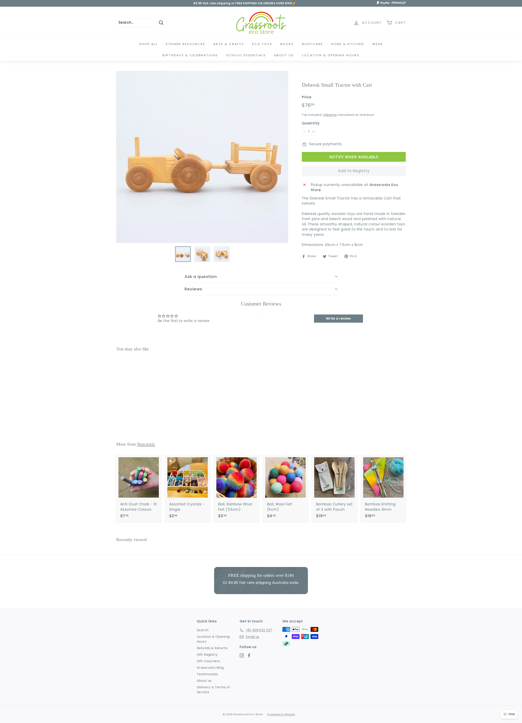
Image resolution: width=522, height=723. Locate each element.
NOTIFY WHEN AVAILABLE (353, 156)
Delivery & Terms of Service (213, 689)
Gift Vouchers (208, 661)
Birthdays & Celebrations (190, 55)
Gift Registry (207, 654)
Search (203, 630)
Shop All (148, 44)
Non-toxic (146, 444)
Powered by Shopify (281, 714)
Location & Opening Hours (330, 55)
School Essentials (246, 55)
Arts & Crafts (228, 44)
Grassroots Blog (210, 667)
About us (204, 680)
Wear (377, 44)
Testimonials (207, 674)
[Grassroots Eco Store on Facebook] (249, 655)
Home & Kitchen (347, 44)
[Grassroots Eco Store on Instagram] (242, 655)
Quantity (311, 123)
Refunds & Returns (212, 648)
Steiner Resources (185, 44)
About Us (284, 55)
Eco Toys (262, 44)
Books (287, 44)
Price (306, 97)
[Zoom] (202, 157)
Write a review (338, 318)
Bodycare (312, 44)
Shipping (329, 115)
